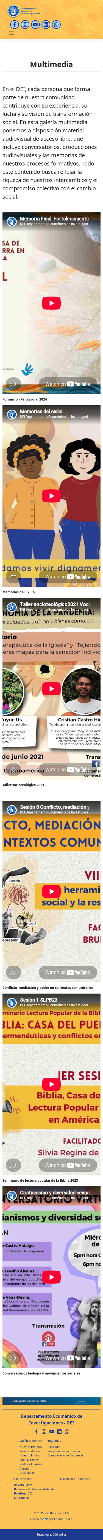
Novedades (67, 1479)
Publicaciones (22, 1479)
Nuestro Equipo (30, 1455)
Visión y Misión (30, 1451)
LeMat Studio (63, 1519)
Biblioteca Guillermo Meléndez (35, 1489)
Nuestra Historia (31, 1447)
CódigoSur (59, 1534)
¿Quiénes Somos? (30, 1441)
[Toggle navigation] (11, 33)
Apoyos (24, 1468)
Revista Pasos (23, 1485)
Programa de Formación (64, 1451)
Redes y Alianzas (31, 1464)
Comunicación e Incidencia (65, 1455)
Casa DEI (54, 1447)
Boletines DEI (23, 1493)
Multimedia (22, 1498)
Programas (53, 1441)
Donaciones (27, 1473)
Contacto (84, 1479)
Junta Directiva (29, 1460)
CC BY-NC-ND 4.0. (57, 1513)
